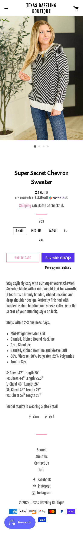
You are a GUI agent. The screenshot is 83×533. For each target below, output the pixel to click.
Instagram (44, 493)
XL (65, 230)
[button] (41, 198)
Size (41, 221)
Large (53, 230)
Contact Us (41, 463)
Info (41, 470)
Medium (36, 230)
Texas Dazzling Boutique (41, 8)
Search (41, 450)
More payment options (58, 267)
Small (20, 230)
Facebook (44, 479)
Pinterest (43, 486)
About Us (42, 456)
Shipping (25, 205)
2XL (41, 240)
